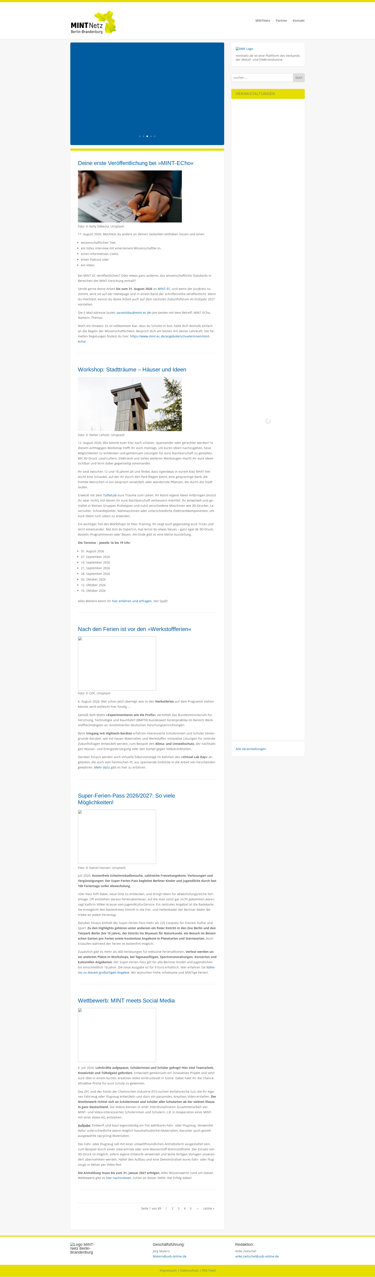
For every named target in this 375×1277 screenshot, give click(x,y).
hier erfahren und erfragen (132, 601)
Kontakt (299, 21)
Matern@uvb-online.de (169, 1256)
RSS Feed (208, 1270)
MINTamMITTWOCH (130, 87)
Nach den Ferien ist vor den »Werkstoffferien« (134, 629)
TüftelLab (110, 495)
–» (197, 1208)
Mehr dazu (101, 767)
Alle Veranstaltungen (251, 749)
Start (298, 77)
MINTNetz (262, 21)
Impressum (168, 1270)
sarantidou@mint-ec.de (134, 313)
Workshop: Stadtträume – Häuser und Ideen (132, 369)
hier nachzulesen (118, 1178)
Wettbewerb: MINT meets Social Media (126, 1000)
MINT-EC (164, 289)
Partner (281, 21)
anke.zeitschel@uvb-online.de (257, 1256)
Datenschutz (189, 1270)
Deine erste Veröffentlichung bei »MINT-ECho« (136, 163)
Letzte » (208, 1208)
